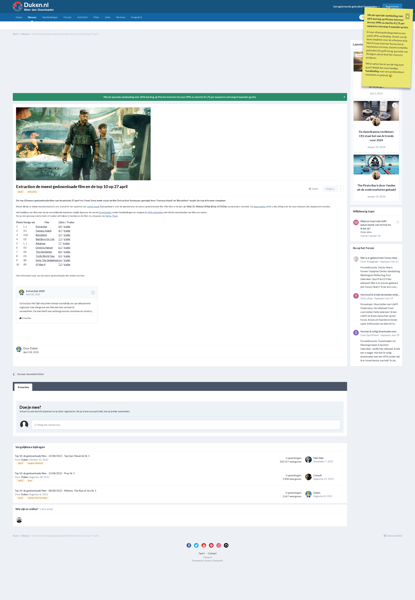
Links (107, 17)
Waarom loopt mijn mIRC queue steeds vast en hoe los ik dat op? (375, 225)
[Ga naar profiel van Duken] (19, 349)
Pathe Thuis (111, 215)
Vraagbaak (372, 261)
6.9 (60, 226)
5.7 (60, 234)
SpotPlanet (373, 335)
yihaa (370, 298)
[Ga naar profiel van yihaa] (356, 296)
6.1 (60, 247)
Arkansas (41, 243)
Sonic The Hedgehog (47, 260)
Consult (317, 475)
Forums (67, 17)
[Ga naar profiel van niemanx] (19, 520)
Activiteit (82, 17)
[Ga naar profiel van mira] (356, 222)
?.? (59, 243)
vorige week (93, 206)
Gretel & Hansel (44, 247)
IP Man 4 (40, 264)
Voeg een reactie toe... (49, 424)
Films (96, 17)
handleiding (372, 71)
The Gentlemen (44, 251)
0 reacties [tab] (23, 387)
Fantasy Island (43, 230)
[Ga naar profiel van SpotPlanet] (356, 332)
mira (369, 232)
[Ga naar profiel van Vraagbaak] (356, 259)
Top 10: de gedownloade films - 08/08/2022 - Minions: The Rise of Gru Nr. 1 (55, 490)
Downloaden (105, 212)
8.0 (60, 251)
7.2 (60, 264)
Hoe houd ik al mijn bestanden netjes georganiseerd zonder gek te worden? (379, 295)
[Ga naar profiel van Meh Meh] (308, 459)
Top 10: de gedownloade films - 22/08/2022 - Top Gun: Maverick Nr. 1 (52, 455)
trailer (67, 226)
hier (115, 411)
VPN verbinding (155, 212)
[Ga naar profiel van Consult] (308, 477)
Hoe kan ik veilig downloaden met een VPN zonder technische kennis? (379, 331)
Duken (34, 348)
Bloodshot (41, 234)
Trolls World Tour (45, 256)
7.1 (60, 239)
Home (19, 17)
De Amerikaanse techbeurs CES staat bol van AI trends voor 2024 (376, 136)
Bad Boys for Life (45, 239)
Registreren (392, 6)
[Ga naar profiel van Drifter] (376, 122)
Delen (314, 188)
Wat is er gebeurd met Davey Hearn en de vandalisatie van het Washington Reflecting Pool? (379, 258)
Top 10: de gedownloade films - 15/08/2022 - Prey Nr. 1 (45, 473)
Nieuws (32, 17)
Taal (200, 553)
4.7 (60, 230)
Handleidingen (50, 17)
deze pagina (260, 206)
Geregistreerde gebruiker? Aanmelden (355, 6)
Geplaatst (389, 261)
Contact (212, 553)
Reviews (120, 17)
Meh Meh (318, 458)
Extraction (41, 226)
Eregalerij (136, 17)
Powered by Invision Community (207, 560)
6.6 (60, 260)
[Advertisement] (72, 66)
